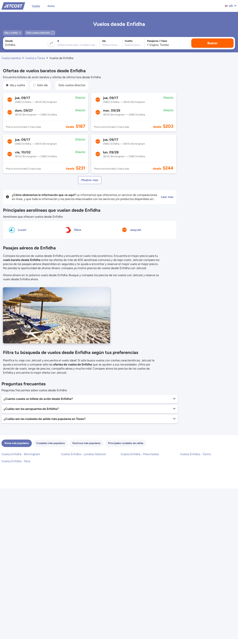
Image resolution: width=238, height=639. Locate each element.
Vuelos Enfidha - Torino (195, 454)
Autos (51, 6)
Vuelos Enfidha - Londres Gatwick (83, 454)
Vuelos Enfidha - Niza (15, 461)
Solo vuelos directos (71, 85)
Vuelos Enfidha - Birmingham (20, 454)
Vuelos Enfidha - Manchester (139, 454)
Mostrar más (89, 180)
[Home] (13, 5)
